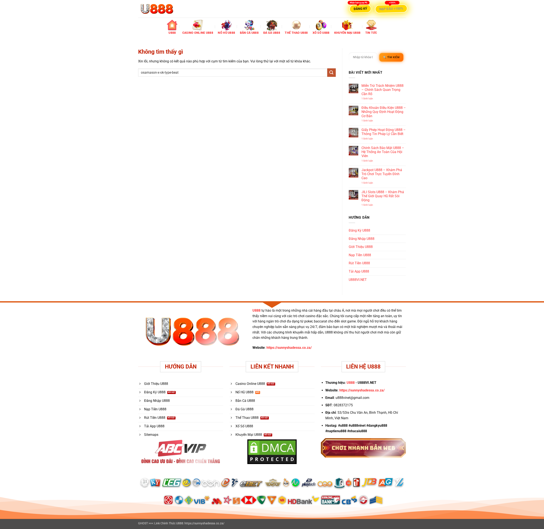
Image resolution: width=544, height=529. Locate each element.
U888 (256, 310)
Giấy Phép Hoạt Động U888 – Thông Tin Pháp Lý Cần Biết (383, 132)
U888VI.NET (358, 280)
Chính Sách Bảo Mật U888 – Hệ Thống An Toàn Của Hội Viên (382, 152)
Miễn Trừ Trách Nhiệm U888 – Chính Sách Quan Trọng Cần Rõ (382, 90)
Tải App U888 (359, 271)
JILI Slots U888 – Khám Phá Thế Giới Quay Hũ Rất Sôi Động (382, 196)
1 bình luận (370, 98)
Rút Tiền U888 (359, 263)
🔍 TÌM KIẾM (391, 57)
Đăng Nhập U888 (361, 239)
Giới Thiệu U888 (361, 247)
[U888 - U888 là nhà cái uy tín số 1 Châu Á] (157, 9)
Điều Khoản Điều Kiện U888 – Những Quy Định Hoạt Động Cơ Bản (383, 112)
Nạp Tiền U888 (360, 255)
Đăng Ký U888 (359, 230)
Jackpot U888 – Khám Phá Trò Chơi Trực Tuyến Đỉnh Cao (381, 174)
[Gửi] (331, 72)
